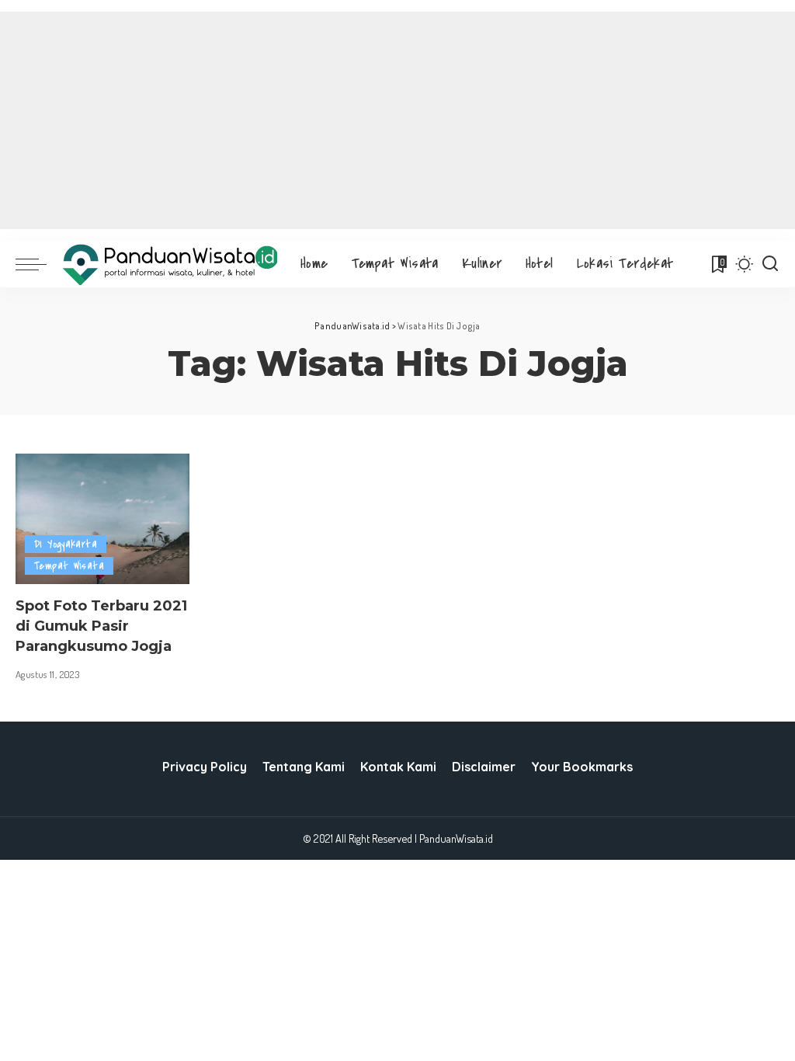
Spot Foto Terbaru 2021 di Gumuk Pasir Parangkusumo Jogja (101, 626)
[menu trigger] (39, 264)
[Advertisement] (397, 120)
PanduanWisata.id (456, 838)
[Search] (770, 264)
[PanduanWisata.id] (169, 264)
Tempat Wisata (69, 566)
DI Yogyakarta (65, 544)
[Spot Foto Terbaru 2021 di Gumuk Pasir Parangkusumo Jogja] (102, 519)
